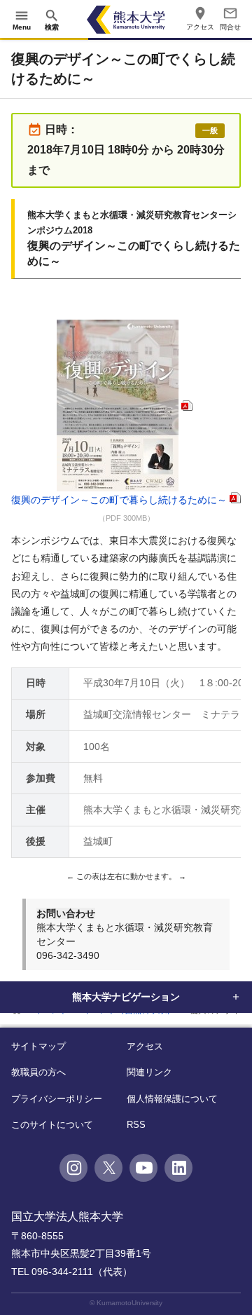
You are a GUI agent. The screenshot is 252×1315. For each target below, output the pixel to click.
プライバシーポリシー (56, 1098)
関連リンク (149, 1072)
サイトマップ (38, 1046)
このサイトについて (52, 1124)
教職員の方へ (38, 1072)
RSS (136, 1124)
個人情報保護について (172, 1098)
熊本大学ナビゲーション (126, 996)
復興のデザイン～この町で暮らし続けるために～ (119, 499)
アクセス (145, 1046)
